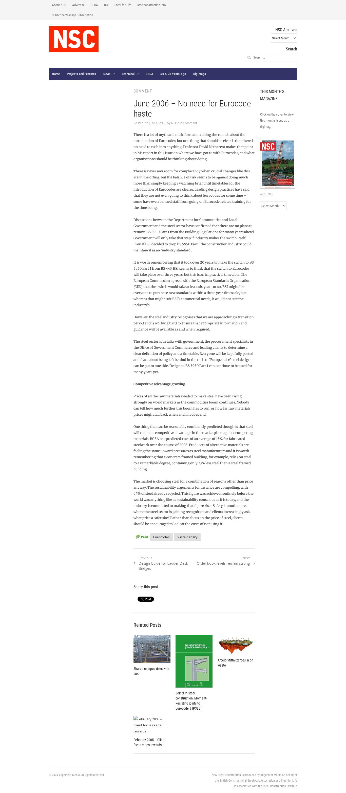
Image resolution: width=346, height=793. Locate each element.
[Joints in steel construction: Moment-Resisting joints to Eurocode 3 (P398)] (194, 661)
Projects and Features (81, 74)
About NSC (59, 5)
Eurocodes (161, 537)
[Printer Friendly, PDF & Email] (141, 536)
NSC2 (175, 123)
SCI (106, 5)
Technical (128, 74)
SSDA (149, 74)
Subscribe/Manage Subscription (72, 15)
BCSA (94, 5)
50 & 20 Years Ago (173, 74)
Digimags (199, 74)
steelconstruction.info (151, 5)
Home (56, 74)
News (107, 74)
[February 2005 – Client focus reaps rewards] (151, 725)
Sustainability (187, 537)
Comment (190, 123)
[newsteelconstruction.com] (74, 39)
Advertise (78, 5)
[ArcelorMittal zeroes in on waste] (236, 645)
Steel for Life (122, 5)
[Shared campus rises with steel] (151, 649)
